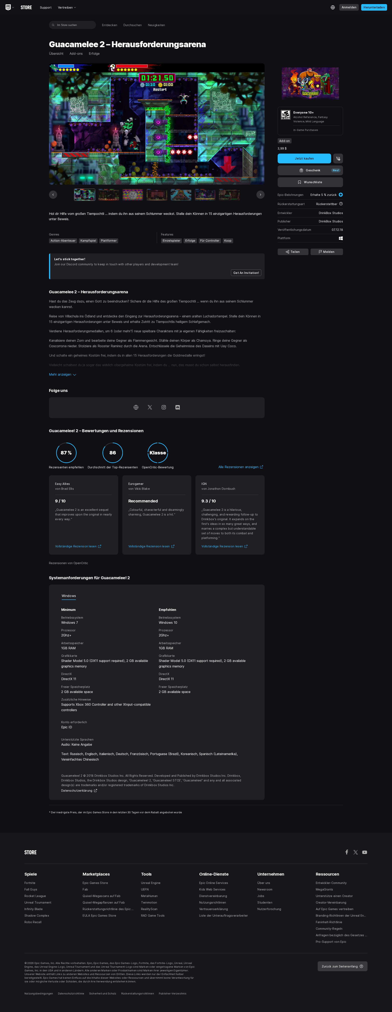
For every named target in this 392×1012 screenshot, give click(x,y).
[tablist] (156, 596)
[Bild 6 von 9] (205, 195)
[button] (157, 374)
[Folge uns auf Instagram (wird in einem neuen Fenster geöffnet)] (164, 407)
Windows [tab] (69, 596)
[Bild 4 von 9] (156, 195)
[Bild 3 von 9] (132, 195)
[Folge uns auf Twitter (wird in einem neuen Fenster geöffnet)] (150, 407)
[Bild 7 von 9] (229, 195)
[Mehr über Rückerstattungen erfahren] (341, 204)
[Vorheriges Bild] (53, 195)
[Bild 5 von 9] (181, 195)
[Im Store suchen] (53, 25)
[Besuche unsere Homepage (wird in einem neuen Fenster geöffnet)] (136, 407)
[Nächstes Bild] (260, 195)
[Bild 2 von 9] (108, 195)
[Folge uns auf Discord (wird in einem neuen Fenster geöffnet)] (177, 407)
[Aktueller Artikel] (84, 195)
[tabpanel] (156, 656)
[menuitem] (109, 25)
